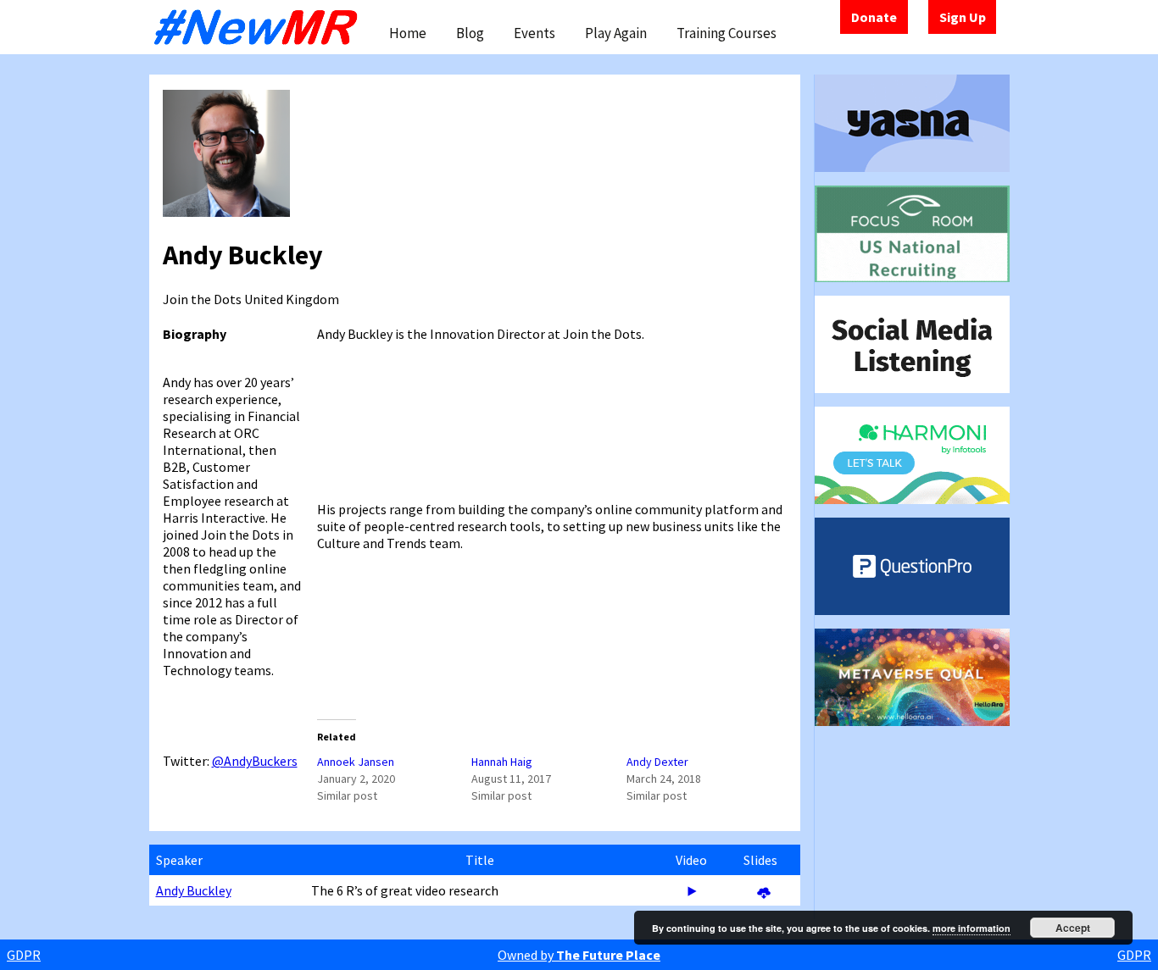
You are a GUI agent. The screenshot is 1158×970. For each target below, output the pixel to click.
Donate (874, 16)
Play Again (616, 33)
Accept (1072, 927)
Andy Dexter (657, 761)
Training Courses (726, 33)
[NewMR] (260, 27)
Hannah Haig (501, 761)
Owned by (579, 954)
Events (534, 33)
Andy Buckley (193, 890)
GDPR (24, 954)
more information (971, 928)
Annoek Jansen (355, 761)
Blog (470, 33)
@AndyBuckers (255, 760)
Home (407, 33)
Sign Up (962, 16)
